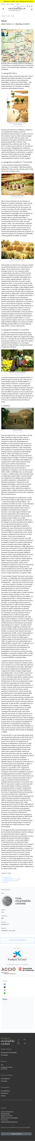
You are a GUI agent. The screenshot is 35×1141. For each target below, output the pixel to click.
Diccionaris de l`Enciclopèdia (9, 1052)
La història (5, 882)
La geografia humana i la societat (10, 880)
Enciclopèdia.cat (5, 1091)
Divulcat (16, 6)
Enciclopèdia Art (5, 1078)
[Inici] (16, 8)
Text (2, 1064)
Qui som (3, 4)
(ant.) (13, 24)
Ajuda (17, 4)
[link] (17, 940)
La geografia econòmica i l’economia (11, 879)
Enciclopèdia (4, 1055)
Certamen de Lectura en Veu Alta (6, 1068)
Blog (8, 4)
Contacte (13, 4)
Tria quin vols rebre (16, 1133)
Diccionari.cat (22, 6)
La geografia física (6, 877)
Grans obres (4, 1081)
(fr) (29, 24)
